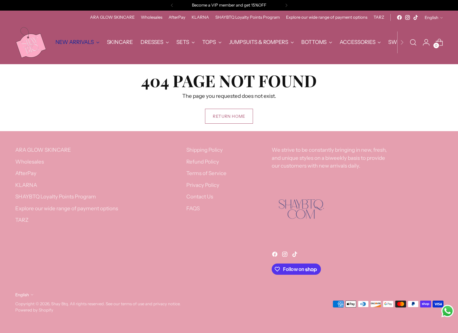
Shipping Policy (204, 150)
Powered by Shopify (34, 309)
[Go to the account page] (426, 42)
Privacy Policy (202, 185)
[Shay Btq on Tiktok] (415, 17)
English (431, 17)
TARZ (22, 220)
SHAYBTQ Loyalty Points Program (55, 196)
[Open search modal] (413, 42)
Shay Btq (59, 303)
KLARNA (26, 185)
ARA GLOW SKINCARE (43, 150)
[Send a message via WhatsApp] (447, 311)
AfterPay (25, 173)
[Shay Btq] (30, 42)
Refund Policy (202, 162)
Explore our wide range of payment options (66, 208)
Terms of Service (206, 173)
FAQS (193, 208)
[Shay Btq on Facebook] (399, 17)
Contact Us (199, 196)
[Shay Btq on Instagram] (407, 17)
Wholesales (29, 162)
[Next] (286, 5)
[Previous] (172, 5)
